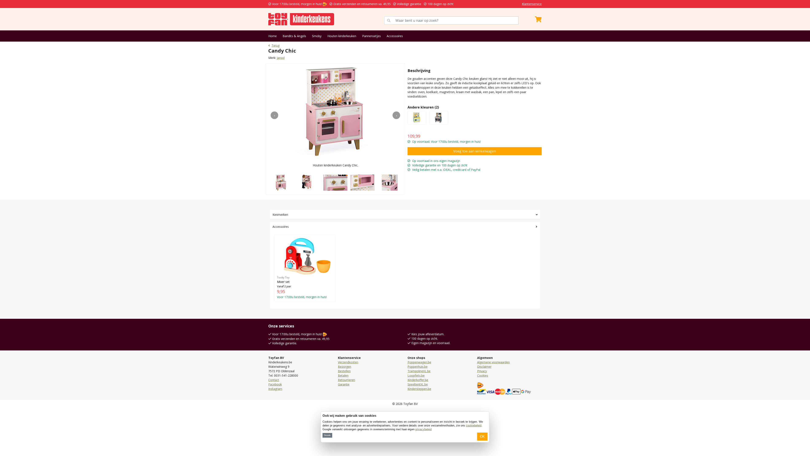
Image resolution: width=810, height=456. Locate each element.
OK (482, 436)
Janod (281, 58)
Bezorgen (344, 367)
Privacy (482, 371)
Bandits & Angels (294, 36)
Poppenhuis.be (418, 367)
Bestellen (344, 371)
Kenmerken (280, 215)
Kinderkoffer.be (418, 380)
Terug (275, 45)
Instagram (275, 389)
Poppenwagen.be (419, 362)
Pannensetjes (371, 36)
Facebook (275, 384)
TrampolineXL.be (419, 371)
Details (327, 435)
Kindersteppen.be (419, 389)
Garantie (344, 384)
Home (272, 36)
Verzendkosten (348, 362)
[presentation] (274, 115)
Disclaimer (484, 367)
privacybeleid (423, 429)
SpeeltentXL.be (418, 384)
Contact (273, 380)
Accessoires (395, 36)
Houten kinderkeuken (341, 36)
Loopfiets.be (416, 375)
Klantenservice (532, 4)
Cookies (482, 375)
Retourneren (346, 380)
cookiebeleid (473, 425)
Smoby (316, 36)
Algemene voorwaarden (493, 362)
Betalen (343, 375)
